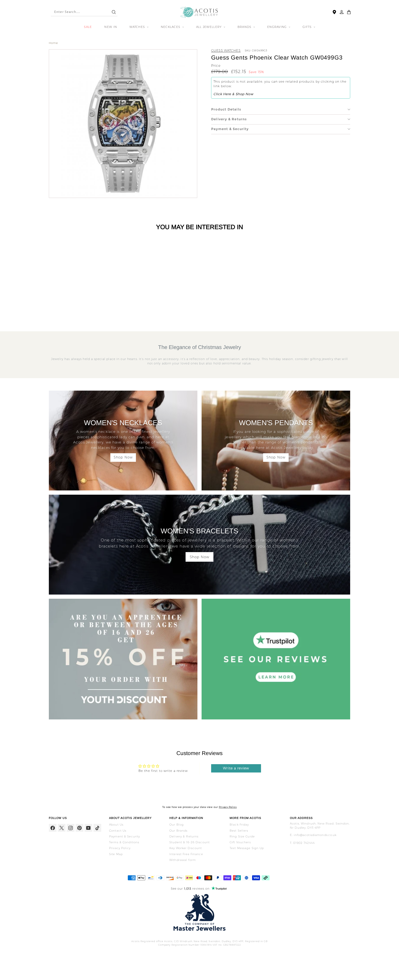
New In (110, 27)
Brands (245, 27)
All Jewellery (209, 27)
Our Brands (178, 830)
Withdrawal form (182, 860)
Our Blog (176, 824)
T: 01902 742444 (302, 842)
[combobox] (77, 12)
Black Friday (239, 824)
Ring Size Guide (242, 836)
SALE (88, 27)
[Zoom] (123, 124)
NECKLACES (171, 27)
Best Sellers (239, 830)
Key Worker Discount (185, 848)
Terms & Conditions (124, 842)
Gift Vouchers (240, 842)
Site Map (116, 854)
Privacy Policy (228, 807)
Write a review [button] (236, 768)
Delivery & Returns (229, 119)
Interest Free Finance (186, 854)
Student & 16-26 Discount (189, 842)
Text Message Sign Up (247, 848)
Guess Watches (226, 50)
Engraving (277, 27)
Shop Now (123, 457)
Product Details (226, 109)
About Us (116, 824)
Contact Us (117, 830)
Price (215, 66)
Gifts (308, 27)
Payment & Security (230, 129)
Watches (137, 27)
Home (53, 43)
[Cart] (349, 12)
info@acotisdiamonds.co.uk (315, 835)
